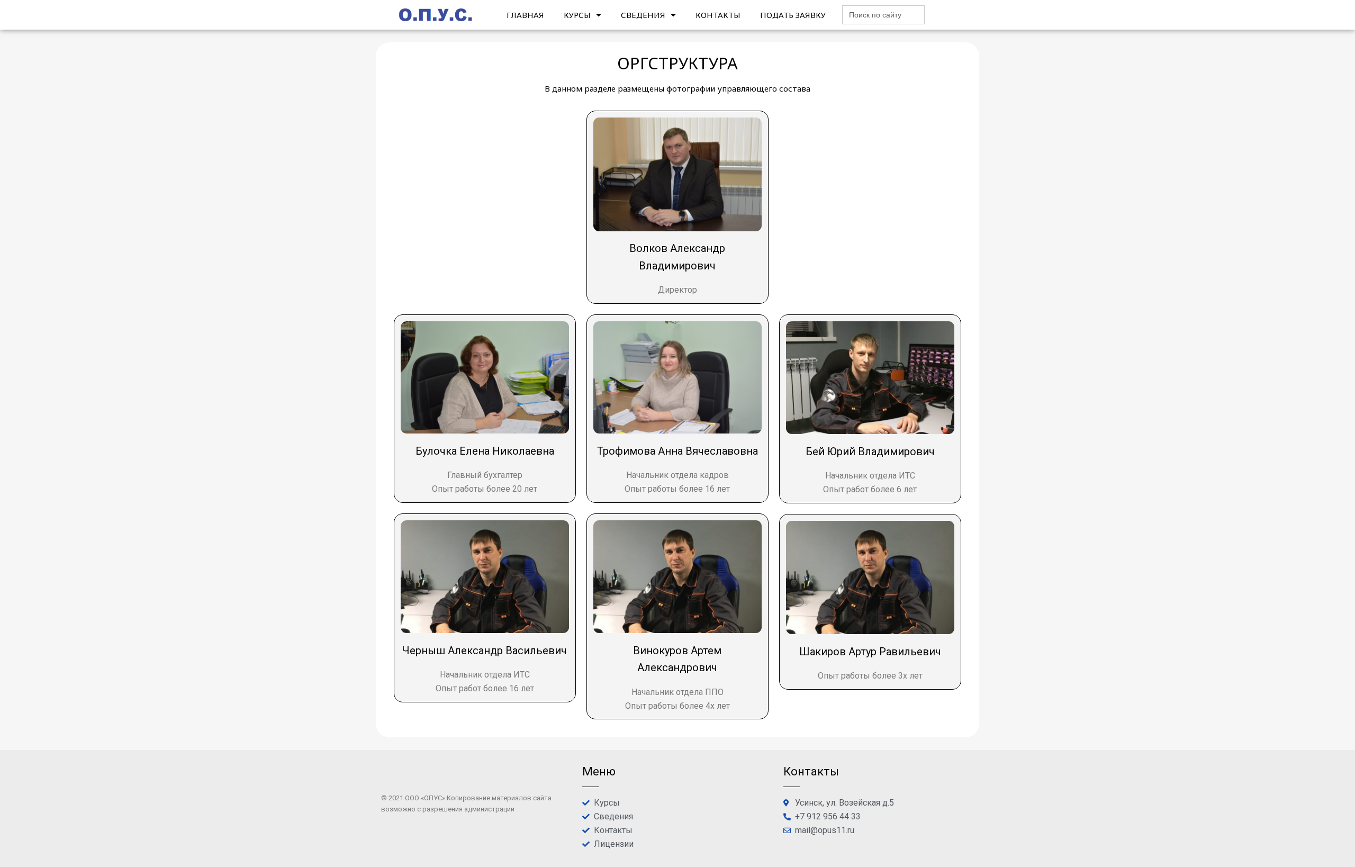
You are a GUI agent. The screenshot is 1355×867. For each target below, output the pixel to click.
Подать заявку (793, 15)
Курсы (577, 15)
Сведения (643, 15)
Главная (525, 15)
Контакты (717, 15)
